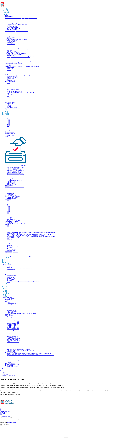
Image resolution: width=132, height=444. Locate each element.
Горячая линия (9, 50)
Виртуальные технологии (11, 422)
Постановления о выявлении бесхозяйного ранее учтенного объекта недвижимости (21, 59)
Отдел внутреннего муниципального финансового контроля (15, 88)
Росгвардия (9, 362)
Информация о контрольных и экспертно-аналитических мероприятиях (19, 268)
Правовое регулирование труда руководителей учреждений (17, 49)
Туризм (6, 301)
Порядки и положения (10, 37)
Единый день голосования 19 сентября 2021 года (15, 174)
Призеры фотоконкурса (11, 230)
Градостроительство (10, 55)
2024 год (8, 126)
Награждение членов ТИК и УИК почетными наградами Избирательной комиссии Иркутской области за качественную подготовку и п (31, 232)
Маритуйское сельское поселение (12, 333)
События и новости (10, 68)
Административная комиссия (10, 102)
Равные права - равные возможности (13, 220)
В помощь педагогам (10, 73)
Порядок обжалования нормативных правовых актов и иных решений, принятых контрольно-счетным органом (26, 271)
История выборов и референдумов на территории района (15, 223)
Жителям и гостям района (7, 297)
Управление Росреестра (11, 351)
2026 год (8, 200)
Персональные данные (11, 44)
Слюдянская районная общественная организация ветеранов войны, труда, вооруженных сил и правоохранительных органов (29, 353)
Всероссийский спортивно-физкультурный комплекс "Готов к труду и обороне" (21, 92)
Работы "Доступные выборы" (12, 243)
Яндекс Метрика (27, 436)
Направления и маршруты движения (13, 309)
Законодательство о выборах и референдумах (12, 196)
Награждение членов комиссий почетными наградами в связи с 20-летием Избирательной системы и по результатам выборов (29, 234)
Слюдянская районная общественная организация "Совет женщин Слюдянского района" (22, 354)
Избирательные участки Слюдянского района (13, 190)
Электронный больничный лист (12, 40)
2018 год (8, 120)
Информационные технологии (10, 81)
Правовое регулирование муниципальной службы (15, 43)
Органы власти (7, 341)
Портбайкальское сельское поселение (13, 338)
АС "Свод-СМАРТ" (10, 85)
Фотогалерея (7, 224)
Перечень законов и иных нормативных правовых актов (14, 273)
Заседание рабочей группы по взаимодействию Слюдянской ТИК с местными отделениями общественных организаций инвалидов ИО (31, 236)
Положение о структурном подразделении (14, 54)
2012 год (8, 213)
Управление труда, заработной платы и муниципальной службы (16, 39)
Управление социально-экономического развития (13, 63)
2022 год (8, 124)
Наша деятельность (8, 266)
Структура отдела (10, 94)
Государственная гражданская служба (11, 252)
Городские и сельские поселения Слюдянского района (14, 332)
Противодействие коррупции (10, 133)
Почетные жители (8, 314)
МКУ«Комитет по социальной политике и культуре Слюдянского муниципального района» (21, 18)
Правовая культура (8, 215)
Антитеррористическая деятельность (13, 76)
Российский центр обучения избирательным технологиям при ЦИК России (20, 256)
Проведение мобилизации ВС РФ (13, 27)
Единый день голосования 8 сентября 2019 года (15, 177)
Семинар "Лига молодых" (11, 242)
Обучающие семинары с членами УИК (13, 233)
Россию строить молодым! (11, 244)
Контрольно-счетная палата (7, 264)
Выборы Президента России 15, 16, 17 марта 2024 (15, 170)
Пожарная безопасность (11, 80)
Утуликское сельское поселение (12, 334)
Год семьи (8, 93)
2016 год (8, 118)
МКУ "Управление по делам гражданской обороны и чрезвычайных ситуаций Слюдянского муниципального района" (25, 74)
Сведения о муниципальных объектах (13, 20)
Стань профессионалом (9, 254)
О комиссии (9, 70)
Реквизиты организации (11, 279)
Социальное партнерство (11, 46)
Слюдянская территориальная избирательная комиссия (14, 187)
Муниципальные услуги (9, 315)
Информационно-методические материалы (14, 99)
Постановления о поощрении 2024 (13, 327)
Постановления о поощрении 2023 (13, 326)
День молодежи (9, 239)
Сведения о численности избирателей (11, 221)
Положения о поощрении (11, 330)
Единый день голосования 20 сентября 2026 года (15, 167)
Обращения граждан (8, 299)
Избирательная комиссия (6, 163)
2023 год (8, 125)
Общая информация (10, 193)
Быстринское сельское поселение (12, 339)
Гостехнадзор (9, 346)
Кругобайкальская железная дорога (13, 319)
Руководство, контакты (9, 16)
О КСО (6, 274)
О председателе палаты (11, 278)
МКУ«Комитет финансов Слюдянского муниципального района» (16, 31)
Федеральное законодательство (12, 197)
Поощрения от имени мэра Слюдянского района (13, 320)
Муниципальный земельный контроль (13, 23)
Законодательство (10, 69)
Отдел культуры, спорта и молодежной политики (13, 91)
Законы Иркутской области (11, 198)
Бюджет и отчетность (10, 34)
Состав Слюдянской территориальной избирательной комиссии (18, 189)
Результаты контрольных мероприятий (13, 89)
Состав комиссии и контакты (12, 107)
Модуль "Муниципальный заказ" (10, 298)
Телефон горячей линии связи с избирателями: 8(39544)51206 (15, 165)
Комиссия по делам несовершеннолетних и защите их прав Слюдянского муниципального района (22, 66)
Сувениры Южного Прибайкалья (12, 306)
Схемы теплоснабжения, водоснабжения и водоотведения (17, 62)
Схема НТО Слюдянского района (12, 366)
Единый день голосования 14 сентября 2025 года (15, 168)
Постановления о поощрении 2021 (13, 324)
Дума (3, 115)
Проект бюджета (9, 36)
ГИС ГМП (8, 83)
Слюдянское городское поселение (12, 335)
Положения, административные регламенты (14, 22)
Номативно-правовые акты (11, 310)
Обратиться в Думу (8, 131)
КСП (5, 265)
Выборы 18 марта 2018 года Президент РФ (14, 180)
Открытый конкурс (10, 312)
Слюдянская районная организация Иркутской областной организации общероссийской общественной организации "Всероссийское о (30, 355)
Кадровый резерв (10, 42)
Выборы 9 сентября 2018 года (12, 178)
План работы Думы (8, 130)
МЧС (7, 343)
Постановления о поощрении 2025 (13, 328)
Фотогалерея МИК (10, 194)
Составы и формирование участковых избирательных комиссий (18, 191)
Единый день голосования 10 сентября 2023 (14, 171)
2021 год (8, 123)
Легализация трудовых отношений (13, 48)
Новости (1, 414)
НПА (7, 134)
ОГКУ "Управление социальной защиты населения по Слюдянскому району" (20, 350)
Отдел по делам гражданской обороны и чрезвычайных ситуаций (18, 75)
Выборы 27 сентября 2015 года (12, 183)
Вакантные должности (11, 41)
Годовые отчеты (9, 267)
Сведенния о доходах (10, 135)
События (8, 302)
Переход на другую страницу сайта (13, 100)
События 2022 (9, 217)
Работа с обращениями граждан (10, 195)
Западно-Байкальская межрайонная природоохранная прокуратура (18, 349)
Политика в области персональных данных (12, 364)
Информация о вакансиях (11, 275)
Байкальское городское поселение (13, 336)
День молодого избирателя (11, 249)
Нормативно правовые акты (12, 29)
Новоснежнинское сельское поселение (13, 340)
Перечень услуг (9, 317)
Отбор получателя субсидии (12, 311)
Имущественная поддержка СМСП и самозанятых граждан (17, 24)
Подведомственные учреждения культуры (14, 98)
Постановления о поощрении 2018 (13, 321)
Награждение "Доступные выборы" (13, 246)
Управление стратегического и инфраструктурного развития (15, 53)
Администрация (5, 15)
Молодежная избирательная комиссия (11, 192)
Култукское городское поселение (12, 337)
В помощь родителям (10, 67)
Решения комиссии (8, 199)
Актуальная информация (9, 185)
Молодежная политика (11, 95)
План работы (7, 17)
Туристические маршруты (11, 303)
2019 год (8, 121)
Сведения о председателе (11, 272)
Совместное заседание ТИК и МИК (13, 237)
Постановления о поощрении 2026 (13, 329)
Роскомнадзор (9, 347)
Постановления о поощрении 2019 (13, 322)
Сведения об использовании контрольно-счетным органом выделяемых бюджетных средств (23, 281)
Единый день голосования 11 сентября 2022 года (15, 173)
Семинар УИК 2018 (10, 241)
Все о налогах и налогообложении (13, 342)
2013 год (8, 212)
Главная (1, 405)
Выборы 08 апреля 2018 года (12, 179)
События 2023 (9, 216)
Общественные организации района (11, 352)
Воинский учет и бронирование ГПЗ (13, 28)
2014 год (8, 211)
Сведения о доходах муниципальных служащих (15, 33)
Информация (9, 105)
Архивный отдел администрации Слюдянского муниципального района (17, 86)
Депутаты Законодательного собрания (11, 128)
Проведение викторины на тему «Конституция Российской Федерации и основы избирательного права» (25, 235)
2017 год (8, 119)
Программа (9, 101)
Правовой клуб (9, 245)
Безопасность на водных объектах (13, 77)
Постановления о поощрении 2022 (13, 325)
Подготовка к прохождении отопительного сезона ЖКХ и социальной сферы (20, 56)
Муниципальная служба (11, 269)
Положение (9, 65)
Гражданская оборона (10, 78)
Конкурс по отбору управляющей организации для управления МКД (19, 61)
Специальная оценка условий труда (13, 52)
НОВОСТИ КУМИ (7, 397)
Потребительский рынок (9, 365)
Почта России (9, 361)
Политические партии (8, 251)
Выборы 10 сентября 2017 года (12, 181)
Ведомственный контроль (11, 51)
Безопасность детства (10, 72)
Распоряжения (9, 38)
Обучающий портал (10, 255)
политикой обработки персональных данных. (114, 436)
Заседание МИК (9, 247)
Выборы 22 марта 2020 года (11, 176)
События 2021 (9, 218)
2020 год (8, 122)
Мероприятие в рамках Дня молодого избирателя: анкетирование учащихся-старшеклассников (23, 231)
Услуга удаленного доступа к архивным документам (16, 87)
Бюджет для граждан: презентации (13, 35)
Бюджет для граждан (6, 289)
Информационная (3, 412)
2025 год (8, 127)
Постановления (9, 106)
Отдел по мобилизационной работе (11, 26)
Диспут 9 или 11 (9, 248)
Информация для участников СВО (11, 363)
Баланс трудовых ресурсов (11, 47)
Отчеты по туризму (10, 304)
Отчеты (8, 21)
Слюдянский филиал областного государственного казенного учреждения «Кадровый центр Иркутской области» (27, 358)
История (6, 300)
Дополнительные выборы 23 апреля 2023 (14, 172)
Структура (8, 282)
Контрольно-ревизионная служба (10, 222)
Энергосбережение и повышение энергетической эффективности (18, 57)
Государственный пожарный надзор (13, 348)
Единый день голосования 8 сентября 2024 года (15, 169)
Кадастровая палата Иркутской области (14, 360)
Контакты (8, 25)
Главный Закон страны (11, 250)
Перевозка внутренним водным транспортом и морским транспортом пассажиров (21, 313)
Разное (8, 238)
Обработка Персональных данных (6, 420)
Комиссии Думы (7, 129)
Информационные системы (11, 82)
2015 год (8, 117)
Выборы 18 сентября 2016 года (12, 182)
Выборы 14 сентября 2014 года (12, 184)
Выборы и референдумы (9, 166)
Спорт (8, 96)
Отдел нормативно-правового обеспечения (12, 108)
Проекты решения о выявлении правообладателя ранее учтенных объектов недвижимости (23, 359)
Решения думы (7, 116)
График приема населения (9, 132)
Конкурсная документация (11, 308)
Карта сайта (2, 413)
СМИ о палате (9, 280)
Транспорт (6, 307)
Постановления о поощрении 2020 (13, 323)
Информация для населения (9, 356)
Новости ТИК (7, 186)
